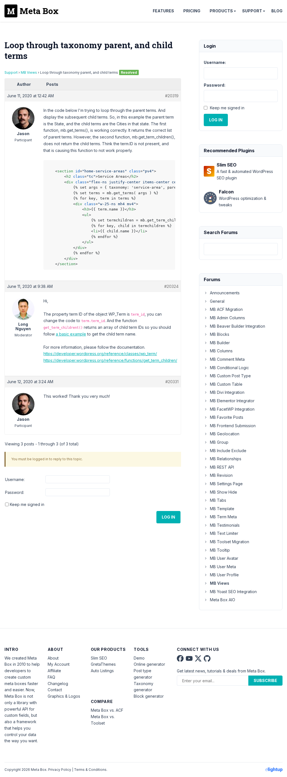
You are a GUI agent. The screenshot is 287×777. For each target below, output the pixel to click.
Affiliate (54, 670)
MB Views (29, 72)
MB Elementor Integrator (232, 400)
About (53, 658)
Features (163, 10)
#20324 (171, 286)
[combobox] (241, 249)
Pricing (191, 10)
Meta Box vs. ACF (107, 710)
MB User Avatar (224, 558)
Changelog (58, 683)
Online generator (149, 664)
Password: (14, 492)
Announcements (225, 292)
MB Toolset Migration (229, 541)
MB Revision (221, 475)
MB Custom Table (226, 384)
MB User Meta (223, 566)
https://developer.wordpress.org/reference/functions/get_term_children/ (110, 360)
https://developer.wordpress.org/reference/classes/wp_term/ (100, 353)
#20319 (172, 95)
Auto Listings (102, 670)
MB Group (219, 442)
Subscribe (265, 680)
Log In (168, 517)
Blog (277, 10)
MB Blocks (219, 334)
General (217, 301)
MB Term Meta (223, 516)
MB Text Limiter (224, 533)
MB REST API (222, 467)
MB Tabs (218, 500)
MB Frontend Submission (233, 425)
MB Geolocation (224, 433)
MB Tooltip (220, 550)
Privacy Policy (59, 769)
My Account (59, 664)
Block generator (149, 696)
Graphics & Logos (64, 696)
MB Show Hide (223, 492)
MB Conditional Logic (229, 367)
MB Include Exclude (228, 450)
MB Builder (220, 342)
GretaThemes (103, 664)
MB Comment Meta (227, 359)
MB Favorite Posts (226, 417)
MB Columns (221, 350)
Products (221, 10)
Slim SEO (99, 658)
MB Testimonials (225, 525)
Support (252, 10)
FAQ (51, 677)
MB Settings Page (226, 483)
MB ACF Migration (226, 309)
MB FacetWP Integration (232, 409)
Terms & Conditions (90, 769)
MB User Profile (224, 574)
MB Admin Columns (227, 317)
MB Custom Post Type (230, 375)
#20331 (172, 381)
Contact (55, 689)
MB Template (222, 508)
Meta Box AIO (222, 599)
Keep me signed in (27, 504)
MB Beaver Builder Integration (237, 326)
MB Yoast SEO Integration (233, 591)
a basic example (71, 334)
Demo (139, 658)
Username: (15, 479)
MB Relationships (225, 458)
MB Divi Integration (227, 392)
